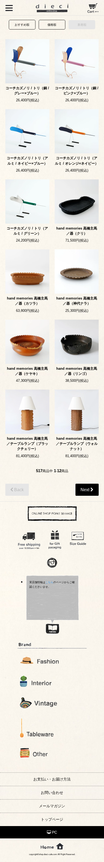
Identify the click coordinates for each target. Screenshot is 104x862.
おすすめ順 (22, 24)
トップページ (52, 819)
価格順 (51, 24)
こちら (49, 582)
